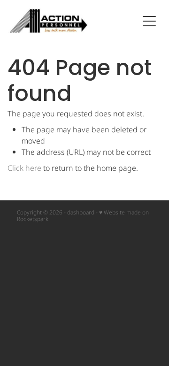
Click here (24, 168)
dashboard (80, 212)
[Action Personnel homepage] (73, 20)
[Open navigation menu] (149, 21)
